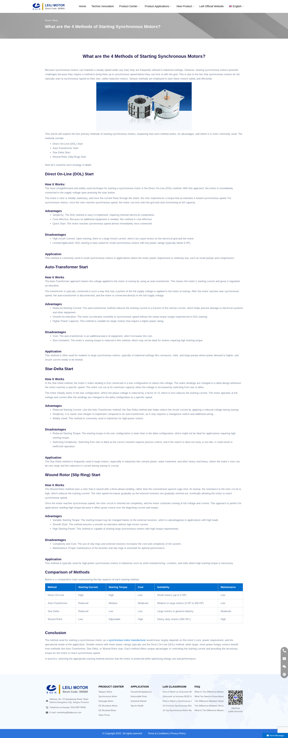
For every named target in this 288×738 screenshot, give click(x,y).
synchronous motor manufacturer (127, 640)
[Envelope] (284, 658)
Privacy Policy (178, 733)
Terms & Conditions (158, 733)
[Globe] (284, 674)
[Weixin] (284, 666)
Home (48, 20)
